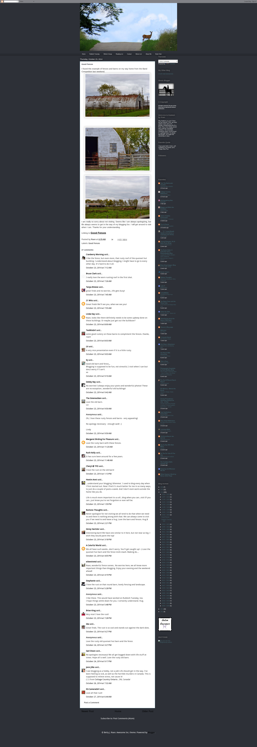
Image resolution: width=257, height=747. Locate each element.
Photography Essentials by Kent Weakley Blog (167, 369)
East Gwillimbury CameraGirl (165, 413)
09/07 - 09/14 (166, 537)
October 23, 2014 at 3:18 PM (99, 539)
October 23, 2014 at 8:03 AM (99, 340)
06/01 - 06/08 (166, 572)
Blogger (151, 732)
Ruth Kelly (91, 452)
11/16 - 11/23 (166, 504)
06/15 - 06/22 (166, 567)
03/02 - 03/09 (166, 606)
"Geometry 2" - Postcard (166, 219)
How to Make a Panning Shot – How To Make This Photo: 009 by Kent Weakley (168, 373)
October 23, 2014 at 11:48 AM (99, 460)
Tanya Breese (92, 287)
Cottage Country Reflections (165, 192)
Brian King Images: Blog (168, 265)
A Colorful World (93, 545)
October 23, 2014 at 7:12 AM (99, 267)
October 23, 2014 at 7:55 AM (99, 308)
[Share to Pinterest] (126, 240)
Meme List (139, 54)
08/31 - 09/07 (166, 539)
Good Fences (94, 243)
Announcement (164, 383)
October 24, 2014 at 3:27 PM (99, 645)
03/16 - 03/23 (166, 601)
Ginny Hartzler (92, 529)
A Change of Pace (165, 356)
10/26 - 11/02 (166, 512)
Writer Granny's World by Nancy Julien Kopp (168, 475)
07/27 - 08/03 (166, 552)
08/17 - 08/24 (166, 544)
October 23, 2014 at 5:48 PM (99, 604)
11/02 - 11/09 (166, 509)
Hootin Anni (91, 479)
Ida (87, 624)
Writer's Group (108, 54)
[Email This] (118, 240)
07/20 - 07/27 (166, 555)
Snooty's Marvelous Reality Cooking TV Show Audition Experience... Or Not (167, 405)
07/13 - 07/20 (166, 557)
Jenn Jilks (90, 667)
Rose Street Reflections (167, 421)
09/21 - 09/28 (166, 532)
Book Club (158, 54)
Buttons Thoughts (94, 510)
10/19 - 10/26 (166, 515)
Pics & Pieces (164, 224)
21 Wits (89, 300)
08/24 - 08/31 (166, 542)
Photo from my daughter (166, 226)
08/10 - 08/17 (166, 547)
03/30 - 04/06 (166, 595)
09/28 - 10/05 (166, 529)
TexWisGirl (91, 330)
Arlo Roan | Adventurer (167, 344)
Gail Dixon (90, 651)
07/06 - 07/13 (166, 560)
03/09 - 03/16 (166, 603)
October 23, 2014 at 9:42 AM (99, 392)
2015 (162, 489)
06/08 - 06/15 (166, 570)
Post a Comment (91, 702)
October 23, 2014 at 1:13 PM (99, 474)
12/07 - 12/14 (166, 497)
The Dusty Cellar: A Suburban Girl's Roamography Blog (166, 251)
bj (87, 360)
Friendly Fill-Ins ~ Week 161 (168, 313)
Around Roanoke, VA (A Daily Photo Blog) (167, 242)
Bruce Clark (91, 273)
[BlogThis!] (120, 240)
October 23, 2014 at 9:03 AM (99, 354)
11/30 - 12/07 (166, 499)
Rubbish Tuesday (94, 54)
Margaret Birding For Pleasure (100, 439)
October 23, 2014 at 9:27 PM (99, 631)
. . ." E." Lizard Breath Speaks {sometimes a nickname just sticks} (167, 233)
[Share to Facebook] (124, 240)
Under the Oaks (165, 311)
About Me (148, 54)
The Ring (162, 332)
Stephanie (90, 581)
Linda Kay (90, 314)
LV (87, 346)
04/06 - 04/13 (166, 593)
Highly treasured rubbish (167, 456)
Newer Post (88, 711)
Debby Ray (91, 382)
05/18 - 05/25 (166, 578)
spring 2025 (163, 236)
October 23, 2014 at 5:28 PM (99, 588)
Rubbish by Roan (99, 10)
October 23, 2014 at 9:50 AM (99, 408)
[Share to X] (122, 240)
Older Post (147, 711)
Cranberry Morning (95, 254)
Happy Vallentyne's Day (166, 415)
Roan (93, 239)
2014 (162, 492)
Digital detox (163, 287)
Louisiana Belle (165, 429)
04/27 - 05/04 (166, 585)
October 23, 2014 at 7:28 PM (99, 618)
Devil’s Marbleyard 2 (166, 244)
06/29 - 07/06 (166, 562)
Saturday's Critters (165, 195)
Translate (172, 64)
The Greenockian (93, 398)
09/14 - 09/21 (166, 534)
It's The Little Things (165, 266)
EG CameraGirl (92, 689)
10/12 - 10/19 (166, 524)
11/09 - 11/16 (166, 507)
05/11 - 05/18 (166, 580)
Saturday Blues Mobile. (166, 186)
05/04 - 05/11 (166, 583)
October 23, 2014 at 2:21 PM (99, 523)
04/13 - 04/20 (166, 590)
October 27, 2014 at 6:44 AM (99, 697)
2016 (162, 487)
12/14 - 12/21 (166, 494)
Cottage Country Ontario (106, 679)
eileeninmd (91, 561)
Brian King (91, 610)
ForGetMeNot (164, 293)
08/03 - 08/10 (166, 550)
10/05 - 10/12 (166, 527)
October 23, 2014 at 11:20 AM (99, 447)
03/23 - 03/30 (166, 598)
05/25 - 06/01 (166, 575)
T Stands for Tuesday (166, 322)
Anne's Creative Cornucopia (165, 216)
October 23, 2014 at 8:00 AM (99, 324)
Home (83, 54)
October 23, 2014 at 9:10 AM (99, 376)
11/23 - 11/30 (166, 502)
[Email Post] (112, 239)
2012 (162, 611)
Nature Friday (164, 210)
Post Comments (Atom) (123, 718)
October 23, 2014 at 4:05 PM (99, 556)
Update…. (163, 448)
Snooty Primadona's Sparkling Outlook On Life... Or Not (167, 400)
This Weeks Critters (165, 339)
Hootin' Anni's (164, 272)
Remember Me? (164, 363)
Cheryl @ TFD (92, 466)
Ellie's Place (164, 361)
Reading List (119, 54)
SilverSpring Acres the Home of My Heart (167, 319)
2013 (162, 609)
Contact (129, 54)
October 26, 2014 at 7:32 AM (99, 683)
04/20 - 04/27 (166, 588)
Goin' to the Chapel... (166, 431)
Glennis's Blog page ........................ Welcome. (166, 328)
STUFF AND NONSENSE (165, 74)
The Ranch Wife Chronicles (165, 353)
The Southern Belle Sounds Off (166, 462)
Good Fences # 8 (165, 439)
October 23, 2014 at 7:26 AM (99, 281)
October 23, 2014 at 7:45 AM (99, 294)
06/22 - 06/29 (166, 565)
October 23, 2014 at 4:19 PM (99, 575)
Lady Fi (162, 286)
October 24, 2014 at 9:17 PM (99, 661)
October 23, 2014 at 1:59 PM (99, 504)
